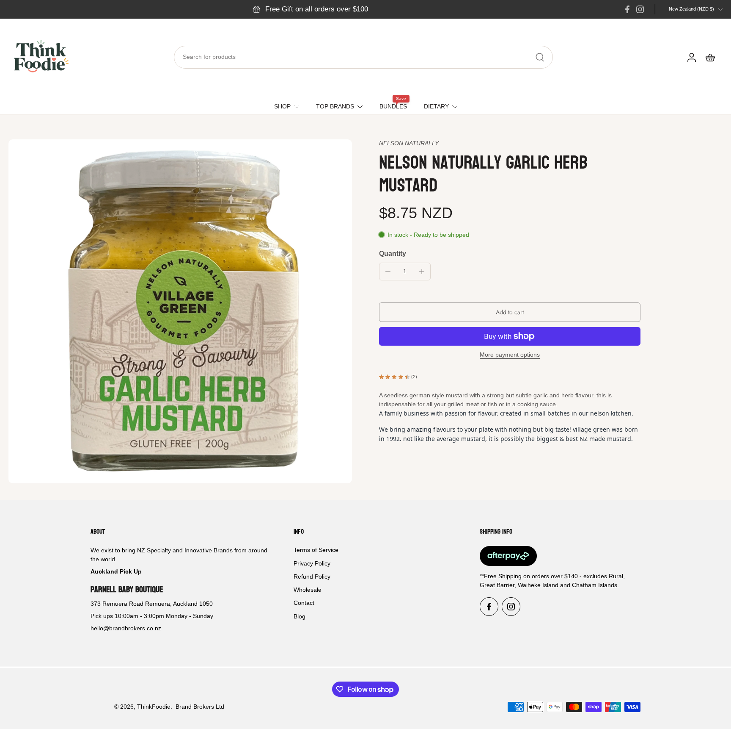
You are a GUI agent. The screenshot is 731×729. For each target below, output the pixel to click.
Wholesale (308, 589)
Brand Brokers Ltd (200, 706)
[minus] (387, 271)
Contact (304, 603)
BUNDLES (393, 106)
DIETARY (436, 106)
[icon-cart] (710, 57)
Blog (299, 616)
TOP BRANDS (335, 106)
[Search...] (540, 57)
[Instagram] (640, 9)
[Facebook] (627, 9)
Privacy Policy (312, 563)
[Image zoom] (180, 311)
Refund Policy (312, 576)
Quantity (392, 253)
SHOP (282, 106)
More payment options (510, 355)
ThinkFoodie (153, 706)
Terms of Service (316, 550)
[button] (509, 312)
